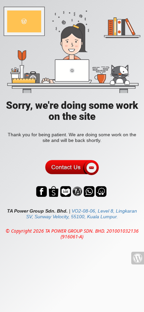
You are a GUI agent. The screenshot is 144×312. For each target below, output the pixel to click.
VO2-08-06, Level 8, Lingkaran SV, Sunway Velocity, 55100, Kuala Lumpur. (81, 213)
